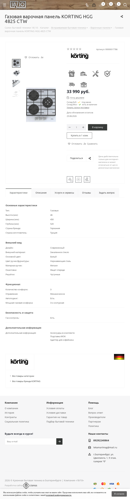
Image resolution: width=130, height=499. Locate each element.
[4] (77, 49)
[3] (74, 49)
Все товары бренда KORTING (26, 381)
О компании (11, 408)
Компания (11, 402)
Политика (93, 426)
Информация (54, 402)
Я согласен (119, 494)
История (9, 412)
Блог (90, 408)
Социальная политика (17, 421)
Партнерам (94, 421)
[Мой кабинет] (94, 4)
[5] (80, 49)
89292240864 (101, 440)
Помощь (93, 402)
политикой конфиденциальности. (59, 495)
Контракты (11, 417)
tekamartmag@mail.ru (105, 447)
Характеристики (18, 192)
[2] (71, 49)
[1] (68, 49)
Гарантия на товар (56, 417)
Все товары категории (23, 376)
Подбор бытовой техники (60, 421)
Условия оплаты (55, 408)
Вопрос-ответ (95, 412)
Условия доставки (56, 412)
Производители (96, 417)
